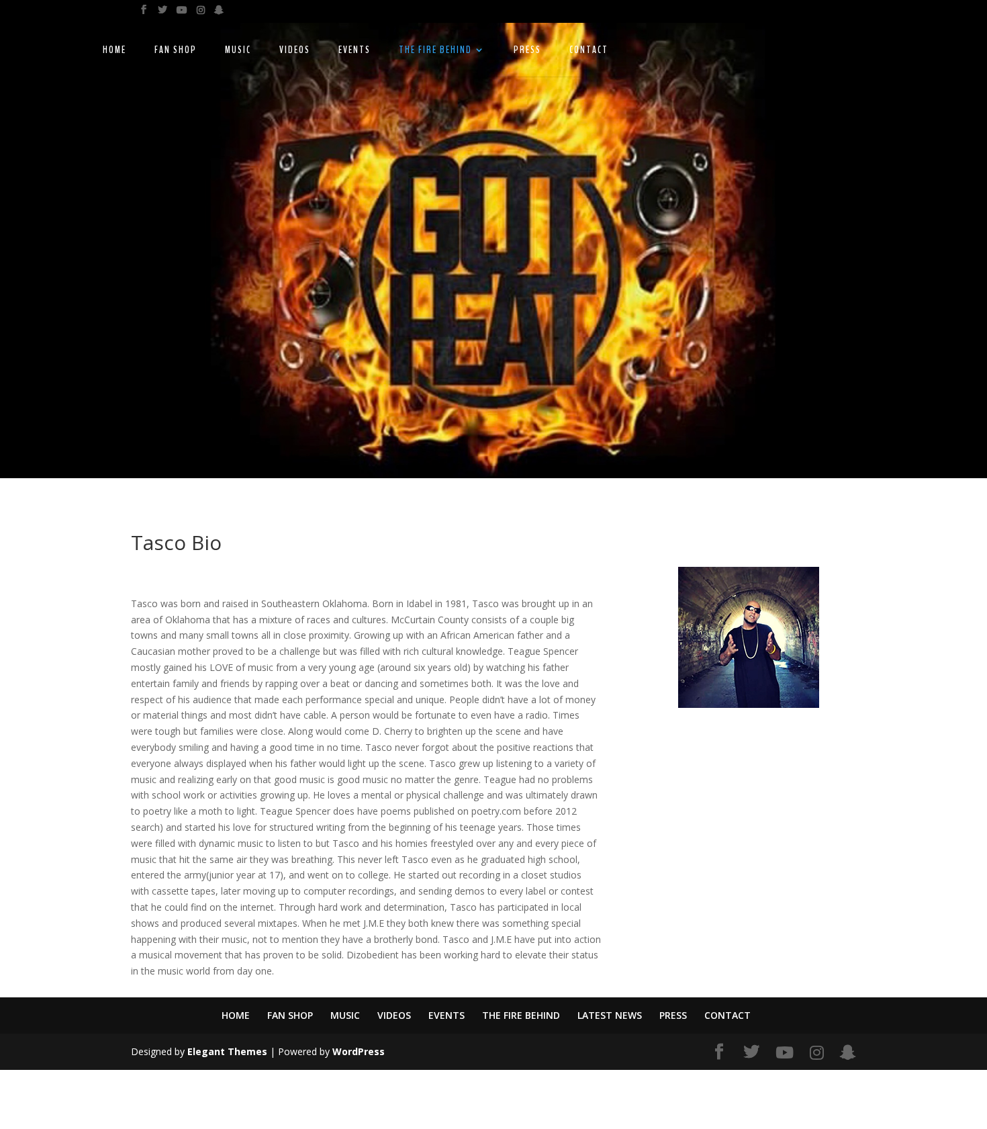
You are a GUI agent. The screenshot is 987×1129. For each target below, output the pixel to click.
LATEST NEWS (609, 1015)
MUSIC (238, 50)
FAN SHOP (175, 50)
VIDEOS (294, 50)
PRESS (527, 50)
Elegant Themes (227, 1051)
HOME (114, 50)
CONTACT (588, 50)
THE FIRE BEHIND (435, 50)
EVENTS (354, 50)
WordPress (358, 1051)
